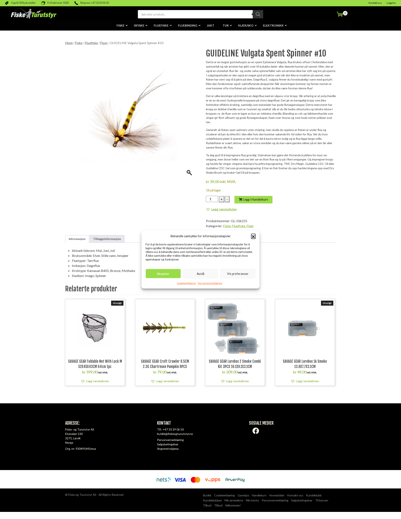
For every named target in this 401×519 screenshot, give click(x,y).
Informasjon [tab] (77, 239)
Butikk (207, 495)
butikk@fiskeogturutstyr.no (175, 434)
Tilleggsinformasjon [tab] (107, 239)
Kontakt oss (375, 2)
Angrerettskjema (168, 448)
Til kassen (321, 500)
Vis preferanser (238, 274)
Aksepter (163, 274)
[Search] (258, 14)
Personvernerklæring (210, 283)
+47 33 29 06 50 (173, 429)
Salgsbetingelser (167, 444)
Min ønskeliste (234, 500)
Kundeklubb (314, 495)
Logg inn (391, 2)
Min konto (252, 500)
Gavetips (243, 495)
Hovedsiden (276, 495)
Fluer (104, 43)
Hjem (69, 43)
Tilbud (207, 505)
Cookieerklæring (186, 283)
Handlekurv (259, 495)
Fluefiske (91, 43)
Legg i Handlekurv (255, 199)
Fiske (78, 43)
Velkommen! (233, 505)
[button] (253, 236)
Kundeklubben (212, 500)
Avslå (200, 274)
